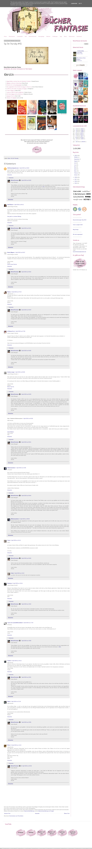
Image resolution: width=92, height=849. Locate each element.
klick (60, 646)
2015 (76, 183)
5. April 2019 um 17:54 (28, 622)
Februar (76, 172)
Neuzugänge (41, 36)
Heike (8, 701)
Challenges (55, 36)
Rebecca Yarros (80, 53)
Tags (61, 36)
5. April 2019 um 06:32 (26, 271)
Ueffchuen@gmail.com (12, 168)
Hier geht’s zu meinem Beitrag (14, 216)
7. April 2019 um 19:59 (26, 640)
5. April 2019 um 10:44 (17, 583)
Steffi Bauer (10, 204)
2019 (76, 155)
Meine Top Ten (10, 386)
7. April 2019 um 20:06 (26, 722)
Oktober (76, 157)
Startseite (37, 813)
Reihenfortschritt (32, 36)
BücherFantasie (15, 180)
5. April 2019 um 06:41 (26, 442)
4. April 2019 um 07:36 (20, 331)
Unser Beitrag (10, 431)
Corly (8, 540)
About (65, 36)
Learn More (74, 3)
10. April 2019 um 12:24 (15, 745)
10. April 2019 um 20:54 (26, 765)
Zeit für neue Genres (12, 264)
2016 (76, 181)
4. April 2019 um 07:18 (16, 291)
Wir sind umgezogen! (78, 234)
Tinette (9, 660)
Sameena (9, 583)
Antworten (9, 174)
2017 (76, 179)
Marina (9, 291)
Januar (76, 174)
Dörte (8, 745)
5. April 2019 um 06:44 (26, 495)
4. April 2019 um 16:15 (15, 540)
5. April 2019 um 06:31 (26, 228)
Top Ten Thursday (14, 158)
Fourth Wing (79, 52)
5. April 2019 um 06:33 (26, 309)
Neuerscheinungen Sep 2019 (79, 219)
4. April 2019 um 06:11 (19, 204)
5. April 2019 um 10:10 (19, 573)
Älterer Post (66, 813)
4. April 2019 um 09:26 (28, 418)
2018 (76, 177)
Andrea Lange (10, 372)
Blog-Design (75, 229)
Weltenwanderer (11, 467)
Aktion (9, 158)
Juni (75, 165)
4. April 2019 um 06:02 (24, 168)
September (76, 159)
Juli (75, 163)
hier (43, 186)
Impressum (79, 36)
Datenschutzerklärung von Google (46, 811)
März (75, 171)
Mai (75, 167)
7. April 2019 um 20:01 (26, 677)
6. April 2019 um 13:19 (15, 701)
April (75, 168)
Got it (80, 3)
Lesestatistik (20, 36)
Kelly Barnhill (79, 60)
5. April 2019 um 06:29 (26, 180)
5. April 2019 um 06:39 (26, 394)
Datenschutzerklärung (29, 811)
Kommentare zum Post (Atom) (16, 815)
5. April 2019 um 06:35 (26, 350)
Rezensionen (12, 36)
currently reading (80, 50)
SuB (26, 36)
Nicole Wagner (10, 252)
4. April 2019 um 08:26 (20, 372)
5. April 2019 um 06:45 (26, 558)
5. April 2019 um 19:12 (16, 660)
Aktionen (48, 36)
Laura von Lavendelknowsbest (14, 622)
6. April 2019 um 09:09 (24, 518)
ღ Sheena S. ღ (10, 331)
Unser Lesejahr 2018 (78, 224)
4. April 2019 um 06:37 (20, 252)
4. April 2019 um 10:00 (21, 467)
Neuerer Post (7, 813)
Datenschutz (72, 36)
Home (5, 36)
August (76, 161)
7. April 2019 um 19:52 (26, 604)
